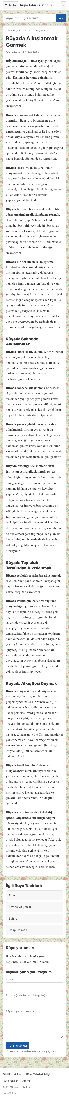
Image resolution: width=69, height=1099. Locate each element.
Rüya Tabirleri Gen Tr (36, 5)
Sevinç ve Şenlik (20, 907)
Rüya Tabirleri (14, 30)
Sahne (13, 918)
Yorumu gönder (17, 1045)
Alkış (12, 895)
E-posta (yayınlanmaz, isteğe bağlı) (26, 995)
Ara (61, 18)
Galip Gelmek (18, 930)
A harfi (28, 30)
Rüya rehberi (10, 1080)
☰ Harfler (10, 5)
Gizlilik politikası (12, 1074)
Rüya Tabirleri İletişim (39, 1074)
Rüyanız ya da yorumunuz (21, 1011)
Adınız (9, 979)
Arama (26, 1080)
